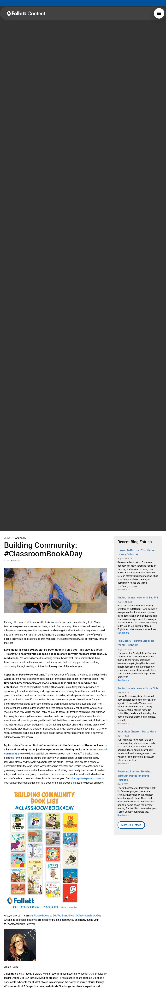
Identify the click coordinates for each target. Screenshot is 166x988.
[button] (159, 13)
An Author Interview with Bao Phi (138, 597)
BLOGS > (8, 538)
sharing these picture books (86, 778)
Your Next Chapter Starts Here (137, 731)
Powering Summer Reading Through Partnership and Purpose (134, 775)
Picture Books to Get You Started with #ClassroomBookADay (67, 915)
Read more (123, 589)
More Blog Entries (131, 824)
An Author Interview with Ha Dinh (138, 688)
